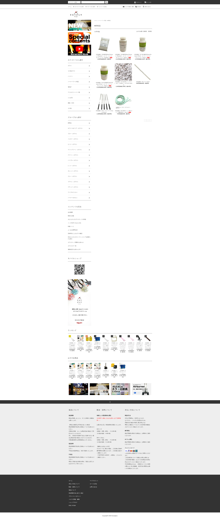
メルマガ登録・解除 (129, 6)
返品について (72, 490)
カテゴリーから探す (79, 6)
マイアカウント (94, 480)
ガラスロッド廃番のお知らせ (76, 242)
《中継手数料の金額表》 (103, 455)
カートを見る (93, 483)
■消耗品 (109, 20)
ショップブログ (73, 502)
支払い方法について (74, 483)
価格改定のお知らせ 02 (74, 249)
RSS (70, 505)
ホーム (69, 6)
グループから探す (91, 6)
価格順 (145, 31)
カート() (148, 2)
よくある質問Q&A (73, 230)
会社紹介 (139, 6)
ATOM (74, 505)
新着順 (150, 31)
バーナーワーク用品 (102, 20)
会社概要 (70, 212)
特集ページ (71, 226)
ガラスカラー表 (72, 246)
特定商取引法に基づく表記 (76, 493)
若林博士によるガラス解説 (75, 233)
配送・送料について (74, 487)
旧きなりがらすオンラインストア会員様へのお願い (79, 237)
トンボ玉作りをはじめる (74, 223)
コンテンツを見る (102, 6)
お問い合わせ (147, 6)
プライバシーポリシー (75, 496)
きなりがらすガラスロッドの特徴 (77, 219)
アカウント (139, 2)
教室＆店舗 (71, 216)
